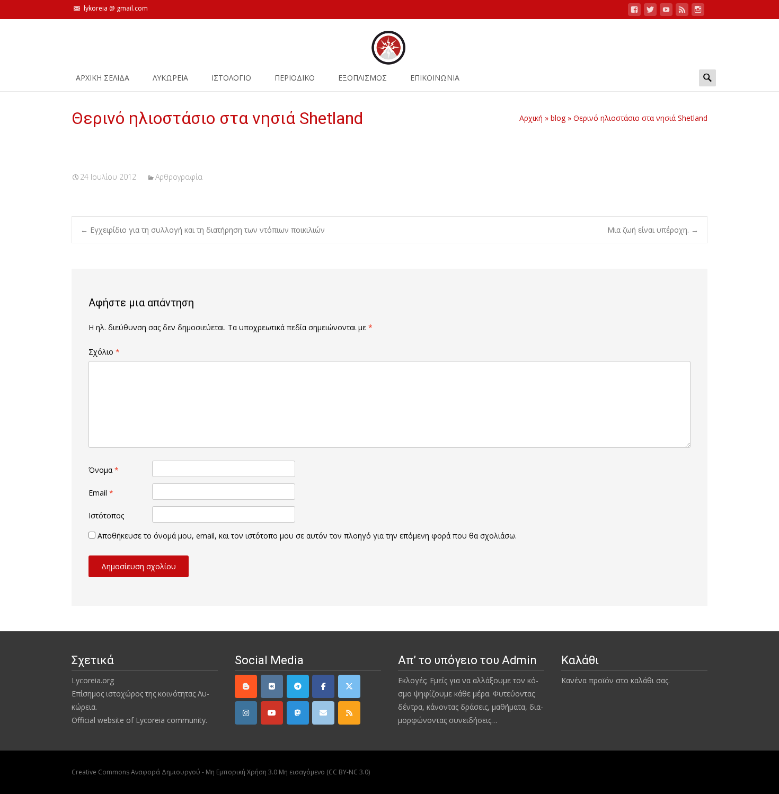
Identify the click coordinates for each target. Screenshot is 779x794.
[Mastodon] (298, 713)
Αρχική (531, 118)
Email (100, 493)
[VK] (272, 686)
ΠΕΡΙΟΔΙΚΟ (295, 78)
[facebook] (634, 11)
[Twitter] (349, 686)
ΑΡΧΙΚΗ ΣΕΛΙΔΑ (102, 78)
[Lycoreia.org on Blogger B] (246, 686)
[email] (323, 713)
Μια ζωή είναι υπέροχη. (652, 230)
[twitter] (650, 11)
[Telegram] (298, 686)
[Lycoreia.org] (389, 42)
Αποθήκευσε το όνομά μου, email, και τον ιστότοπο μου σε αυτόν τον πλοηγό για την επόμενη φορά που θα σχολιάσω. (307, 536)
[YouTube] (272, 713)
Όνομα (103, 470)
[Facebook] (323, 686)
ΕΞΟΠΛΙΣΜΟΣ (362, 78)
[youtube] (666, 11)
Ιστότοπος (106, 515)
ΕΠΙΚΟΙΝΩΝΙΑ (434, 78)
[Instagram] (246, 713)
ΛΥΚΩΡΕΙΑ (170, 78)
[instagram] (698, 11)
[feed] (682, 11)
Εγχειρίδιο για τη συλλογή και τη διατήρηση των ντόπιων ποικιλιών (203, 230)
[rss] (349, 713)
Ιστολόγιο (231, 78)
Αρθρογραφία (178, 177)
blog (558, 118)
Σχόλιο (104, 352)
